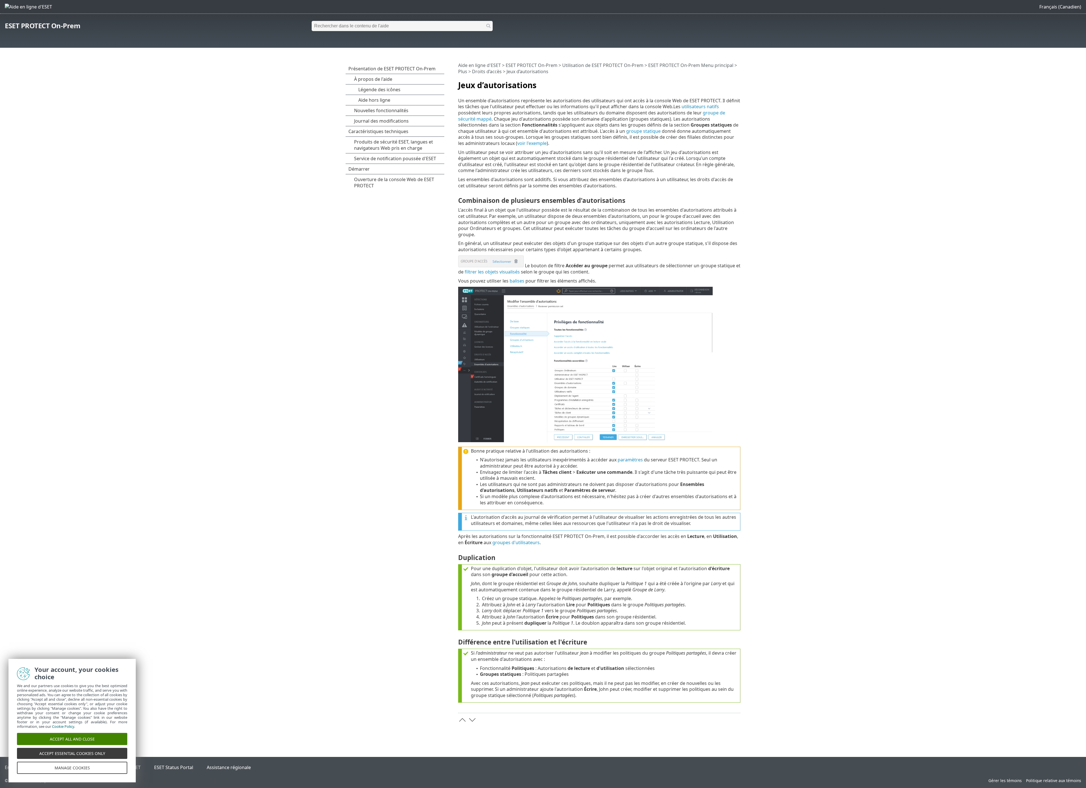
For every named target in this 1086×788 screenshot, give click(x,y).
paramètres (630, 460)
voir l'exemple (532, 143)
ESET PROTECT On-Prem (42, 25)
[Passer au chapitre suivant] (472, 720)
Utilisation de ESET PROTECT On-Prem (602, 65)
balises (517, 281)
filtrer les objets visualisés (492, 272)
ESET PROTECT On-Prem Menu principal (690, 65)
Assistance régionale (229, 767)
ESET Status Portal (173, 767)
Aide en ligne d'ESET (479, 65)
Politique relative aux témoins (1053, 780)
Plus (462, 71)
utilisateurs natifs (700, 106)
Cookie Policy (63, 726)
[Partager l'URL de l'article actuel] (720, 83)
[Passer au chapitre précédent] (462, 720)
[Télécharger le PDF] (729, 83)
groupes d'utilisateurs (516, 542)
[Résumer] (737, 83)
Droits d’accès (487, 71)
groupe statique (643, 131)
